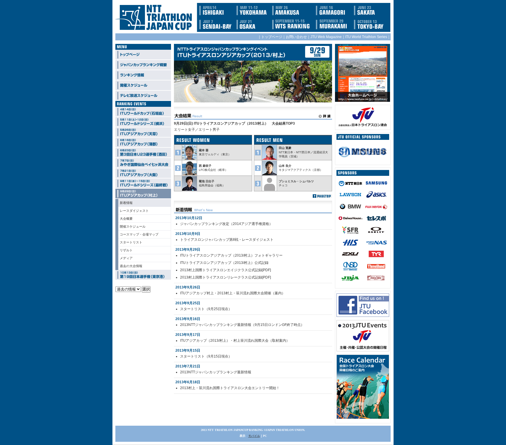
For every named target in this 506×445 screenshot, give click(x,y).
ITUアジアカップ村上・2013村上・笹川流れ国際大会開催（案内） (232, 293)
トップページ (271, 37)
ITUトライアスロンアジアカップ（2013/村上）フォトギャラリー (231, 255)
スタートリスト (131, 242)
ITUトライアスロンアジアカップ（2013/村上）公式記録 (224, 263)
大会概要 (126, 218)
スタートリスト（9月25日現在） (206, 309)
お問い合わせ (296, 37)
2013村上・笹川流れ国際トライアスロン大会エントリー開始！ (230, 388)
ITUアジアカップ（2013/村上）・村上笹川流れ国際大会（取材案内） (235, 341)
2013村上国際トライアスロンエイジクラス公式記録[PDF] (225, 270)
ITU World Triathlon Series (366, 37)
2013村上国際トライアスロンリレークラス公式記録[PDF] (225, 277)
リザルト (126, 250)
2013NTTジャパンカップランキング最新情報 (215, 372)
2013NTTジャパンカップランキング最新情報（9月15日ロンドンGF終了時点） (242, 325)
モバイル (254, 435)
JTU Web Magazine (326, 37)
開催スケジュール (133, 226)
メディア (126, 258)
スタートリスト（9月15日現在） (206, 356)
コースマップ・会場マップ (139, 234)
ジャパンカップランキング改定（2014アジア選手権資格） (226, 224)
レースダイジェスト (134, 210)
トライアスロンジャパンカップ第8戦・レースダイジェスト (226, 240)
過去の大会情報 (131, 266)
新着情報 (126, 203)
